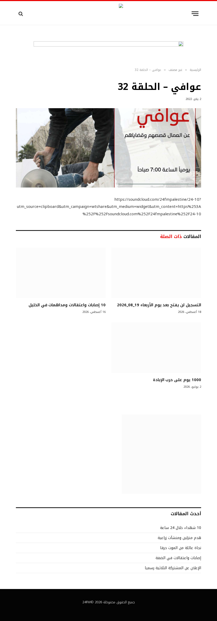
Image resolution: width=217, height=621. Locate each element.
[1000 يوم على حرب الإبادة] (156, 347)
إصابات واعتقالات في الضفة (178, 557)
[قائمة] (195, 14)
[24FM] (108, 13)
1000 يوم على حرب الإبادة (177, 379)
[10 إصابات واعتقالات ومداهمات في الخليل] (61, 273)
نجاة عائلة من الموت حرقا (180, 547)
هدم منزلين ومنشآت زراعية (179, 537)
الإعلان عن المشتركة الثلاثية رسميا (173, 568)
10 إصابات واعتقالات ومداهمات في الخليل (67, 305)
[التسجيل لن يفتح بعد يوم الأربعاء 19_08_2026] (156, 273)
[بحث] (21, 14)
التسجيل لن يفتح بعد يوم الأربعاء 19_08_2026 (159, 305)
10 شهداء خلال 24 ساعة (180, 527)
